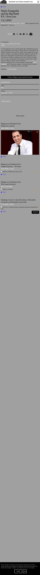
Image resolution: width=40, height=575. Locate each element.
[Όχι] (25, 571)
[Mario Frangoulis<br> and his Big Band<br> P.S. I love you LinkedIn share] (24, 34)
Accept (18, 571)
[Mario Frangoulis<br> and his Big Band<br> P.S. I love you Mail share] (20, 34)
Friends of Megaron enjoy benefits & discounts (20, 77)
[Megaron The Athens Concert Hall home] (18, 2)
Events (22, 23)
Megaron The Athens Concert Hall (10, 23)
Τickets (35, 212)
